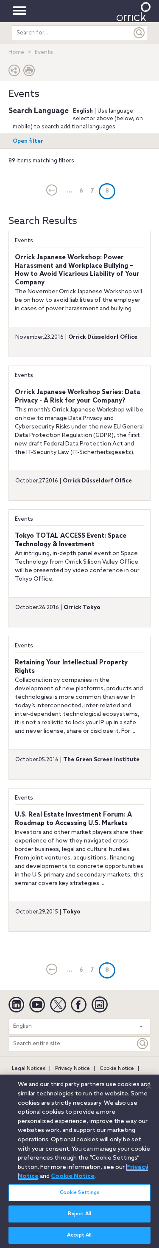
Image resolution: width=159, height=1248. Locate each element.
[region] (79, 1161)
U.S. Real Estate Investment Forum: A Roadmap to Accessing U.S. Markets (73, 819)
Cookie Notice (117, 1069)
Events (24, 241)
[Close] (148, 1086)
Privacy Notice (72, 1069)
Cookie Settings (80, 1193)
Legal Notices (28, 1069)
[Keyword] (143, 1044)
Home (16, 52)
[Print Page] (29, 72)
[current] (52, 190)
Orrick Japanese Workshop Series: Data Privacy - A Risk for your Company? (77, 397)
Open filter (28, 141)
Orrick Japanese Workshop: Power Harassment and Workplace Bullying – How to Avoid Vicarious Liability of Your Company (77, 270)
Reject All (79, 1214)
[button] (14, 72)
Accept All (79, 1235)
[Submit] (139, 33)
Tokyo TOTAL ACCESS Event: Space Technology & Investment (70, 540)
